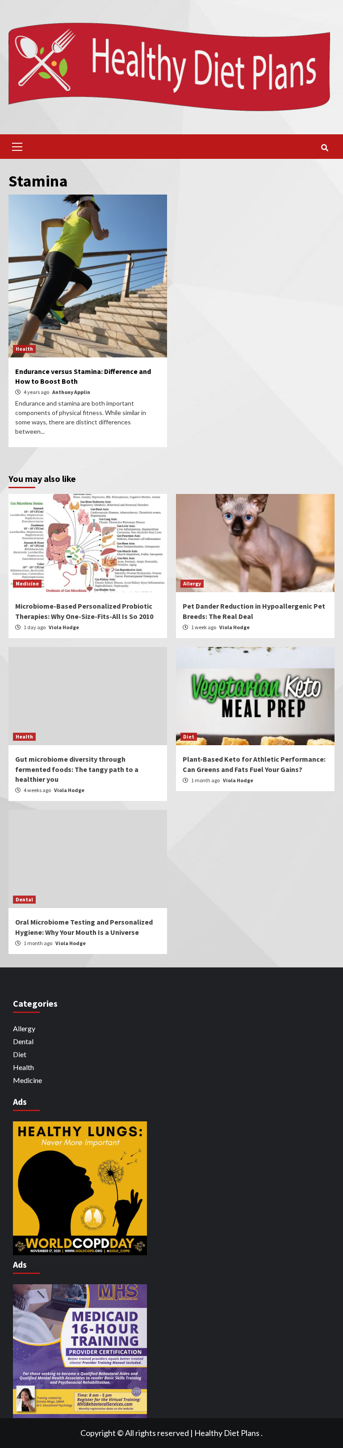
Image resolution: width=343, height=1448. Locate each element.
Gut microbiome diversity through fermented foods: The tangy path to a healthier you (76, 769)
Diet (188, 736)
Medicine (27, 583)
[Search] (324, 147)
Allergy (192, 583)
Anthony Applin (71, 392)
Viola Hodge (64, 627)
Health (24, 348)
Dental (24, 899)
